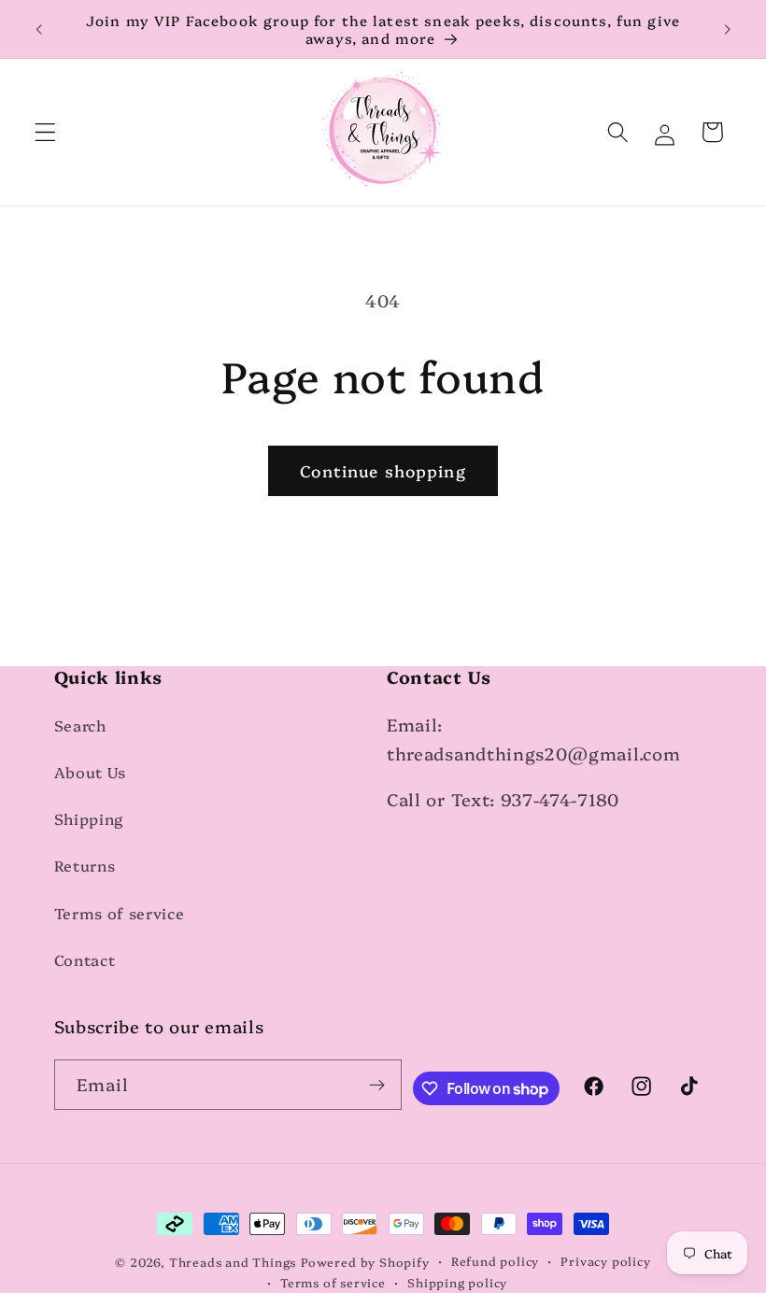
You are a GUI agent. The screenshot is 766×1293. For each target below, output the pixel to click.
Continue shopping (383, 470)
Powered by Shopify (365, 1262)
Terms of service (119, 912)
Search (80, 725)
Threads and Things (233, 1262)
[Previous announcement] (39, 29)
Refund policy (495, 1261)
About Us (90, 771)
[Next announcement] (726, 29)
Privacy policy (605, 1261)
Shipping (89, 818)
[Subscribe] (378, 1084)
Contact (85, 959)
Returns (85, 865)
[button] (45, 132)
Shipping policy (457, 1282)
